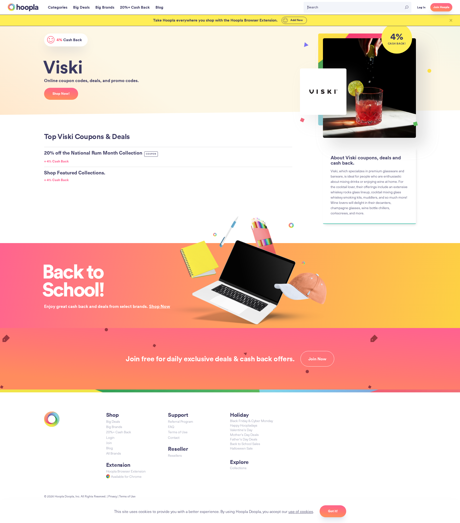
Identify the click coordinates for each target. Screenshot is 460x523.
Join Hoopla (441, 7)
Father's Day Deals (243, 439)
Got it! (333, 511)
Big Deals (113, 421)
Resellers (175, 455)
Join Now (317, 359)
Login (110, 437)
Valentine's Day (241, 430)
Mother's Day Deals (244, 434)
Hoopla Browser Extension (126, 471)
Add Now (296, 20)
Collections (238, 468)
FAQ (171, 426)
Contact (173, 437)
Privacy (112, 496)
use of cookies (300, 511)
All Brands (113, 453)
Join (109, 442)
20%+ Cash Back (118, 431)
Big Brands (114, 426)
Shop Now (159, 306)
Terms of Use (178, 431)
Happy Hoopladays (243, 425)
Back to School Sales (245, 443)
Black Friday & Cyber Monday (251, 420)
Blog (109, 448)
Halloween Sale (241, 448)
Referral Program (180, 421)
